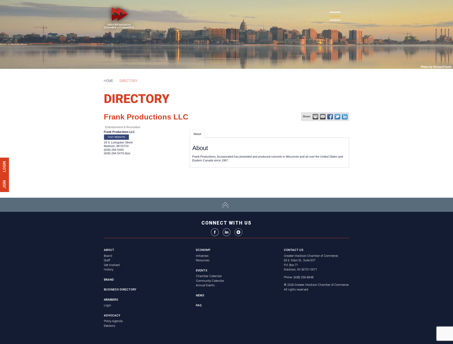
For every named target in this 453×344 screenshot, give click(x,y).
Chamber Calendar (209, 276)
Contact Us (293, 250)
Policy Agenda (113, 321)
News (200, 295)
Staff (107, 260)
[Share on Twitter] (337, 116)
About (197, 134)
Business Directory (120, 289)
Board (108, 256)
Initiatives (202, 256)
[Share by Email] (323, 116)
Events (201, 270)
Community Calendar (210, 281)
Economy (203, 250)
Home (108, 81)
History (108, 269)
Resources (203, 260)
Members (111, 299)
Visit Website (116, 137)
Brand (109, 279)
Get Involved (112, 265)
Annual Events (205, 285)
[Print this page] (315, 116)
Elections (109, 326)
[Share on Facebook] (330, 116)
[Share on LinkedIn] (345, 116)
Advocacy (112, 315)
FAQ (198, 305)
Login (107, 305)
